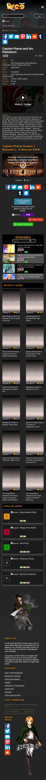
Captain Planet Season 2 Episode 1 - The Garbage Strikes (30, 256)
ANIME (7, 683)
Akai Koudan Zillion (28, 512)
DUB (28, 215)
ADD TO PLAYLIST (25, 224)
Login (39, 16)
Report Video (37, 220)
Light (28, 180)
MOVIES (8, 692)
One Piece (24, 543)
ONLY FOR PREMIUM (14, 673)
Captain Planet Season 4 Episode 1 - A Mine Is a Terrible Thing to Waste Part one (30, 276)
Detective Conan (27, 559)
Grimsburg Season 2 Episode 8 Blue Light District (33, 318)
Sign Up (30, 711)
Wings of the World (28, 528)
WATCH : (17, 215)
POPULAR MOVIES (13, 695)
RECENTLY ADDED (13, 676)
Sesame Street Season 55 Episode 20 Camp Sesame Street (34, 354)
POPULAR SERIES (12, 679)
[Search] (30, 241)
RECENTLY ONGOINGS (14, 686)
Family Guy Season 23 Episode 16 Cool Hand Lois (10, 389)
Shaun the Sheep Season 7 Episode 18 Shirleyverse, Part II (34, 425)
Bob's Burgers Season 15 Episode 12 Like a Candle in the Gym (11, 318)
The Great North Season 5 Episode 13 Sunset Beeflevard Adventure (10, 354)
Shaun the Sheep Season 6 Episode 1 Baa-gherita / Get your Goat (34, 460)
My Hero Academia (28, 574)
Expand (19, 180)
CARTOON (9, 689)
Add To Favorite (11, 30)
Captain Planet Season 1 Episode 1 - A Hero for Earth (30, 246)
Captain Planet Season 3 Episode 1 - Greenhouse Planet (30, 266)
